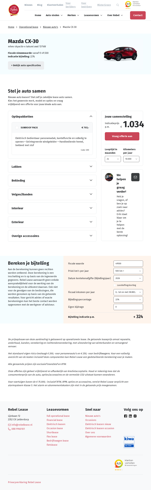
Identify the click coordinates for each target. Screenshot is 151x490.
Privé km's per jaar (78, 271)
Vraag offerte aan (122, 136)
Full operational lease (58, 416)
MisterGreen (104, 5)
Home (38, 15)
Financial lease (55, 420)
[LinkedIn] (130, 416)
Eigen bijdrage (76, 306)
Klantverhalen (55, 5)
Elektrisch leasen (56, 424)
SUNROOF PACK (29, 127)
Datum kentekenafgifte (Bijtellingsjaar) (89, 278)
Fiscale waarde (76, 263)
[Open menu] (62, 15)
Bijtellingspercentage (79, 299)
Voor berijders (71, 5)
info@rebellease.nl (22, 424)
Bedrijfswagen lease (58, 440)
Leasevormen (91, 15)
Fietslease (52, 444)
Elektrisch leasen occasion (99, 428)
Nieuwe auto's (50, 27)
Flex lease (52, 436)
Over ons (90, 432)
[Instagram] (135, 416)
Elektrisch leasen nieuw (98, 424)
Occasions (90, 420)
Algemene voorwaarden (98, 436)
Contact (137, 15)
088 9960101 (18, 429)
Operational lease (28, 27)
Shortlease (52, 432)
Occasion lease (55, 428)
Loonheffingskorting (126, 285)
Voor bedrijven (86, 5)
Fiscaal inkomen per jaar (81, 292)
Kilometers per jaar (129, 151)
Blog (39, 5)
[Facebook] (125, 416)
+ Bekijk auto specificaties (26, 65)
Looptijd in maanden (111, 151)
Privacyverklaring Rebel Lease (24, 482)
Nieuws (28, 5)
